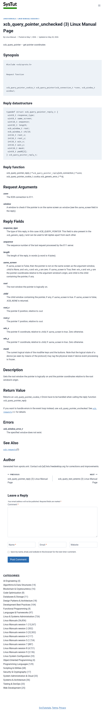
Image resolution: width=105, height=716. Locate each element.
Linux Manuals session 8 (15, 648)
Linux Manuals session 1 (15, 624)
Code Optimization (12, 592)
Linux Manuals (9, 19)
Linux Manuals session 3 (28, 19)
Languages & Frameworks (15, 612)
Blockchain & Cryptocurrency (17, 589)
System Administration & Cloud (18, 676)
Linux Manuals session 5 (15, 640)
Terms (55, 708)
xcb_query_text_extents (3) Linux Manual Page (77, 478)
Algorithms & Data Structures (17, 585)
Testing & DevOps (11, 684)
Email (43, 544)
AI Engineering (10, 581)
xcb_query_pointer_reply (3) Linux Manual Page (28, 478)
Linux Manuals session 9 (15, 652)
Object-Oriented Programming (17, 660)
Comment (13, 504)
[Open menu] (99, 5)
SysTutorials (45, 708)
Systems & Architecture (14, 680)
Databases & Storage (13, 596)
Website (74, 544)
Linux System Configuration (16, 656)
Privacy (62, 708)
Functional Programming (15, 608)
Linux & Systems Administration (18, 616)
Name (12, 544)
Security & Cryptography (15, 672)
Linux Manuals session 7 (15, 644)
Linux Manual (11, 37)
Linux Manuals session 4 (15, 636)
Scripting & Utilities (12, 668)
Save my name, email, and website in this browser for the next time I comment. (43, 552)
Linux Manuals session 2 (15, 628)
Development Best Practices (16, 604)
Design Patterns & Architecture (18, 600)
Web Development (12, 688)
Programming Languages (15, 664)
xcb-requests (9, 449)
